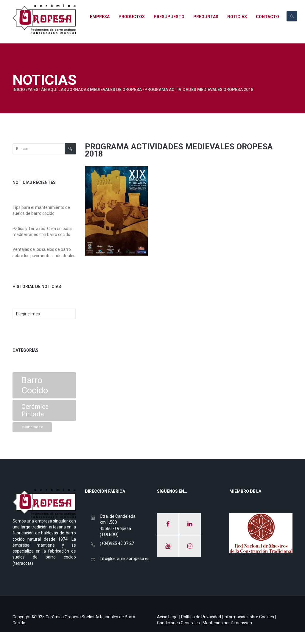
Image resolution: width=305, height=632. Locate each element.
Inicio (19, 89)
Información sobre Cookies (249, 616)
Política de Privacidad (201, 616)
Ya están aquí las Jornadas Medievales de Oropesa (85, 89)
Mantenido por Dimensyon (227, 622)
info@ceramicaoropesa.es (125, 558)
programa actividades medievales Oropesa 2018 (179, 150)
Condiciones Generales (178, 622)
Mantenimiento (32, 427)
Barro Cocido (34, 385)
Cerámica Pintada (35, 410)
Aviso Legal (167, 616)
